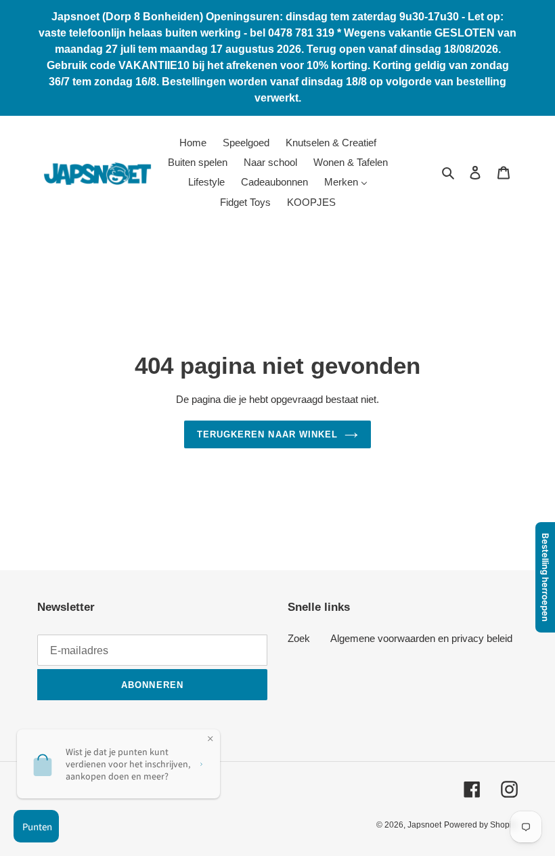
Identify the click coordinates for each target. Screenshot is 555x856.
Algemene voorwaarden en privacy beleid (421, 638)
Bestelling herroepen (545, 577)
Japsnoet (424, 825)
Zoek (299, 638)
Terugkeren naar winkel (267, 434)
